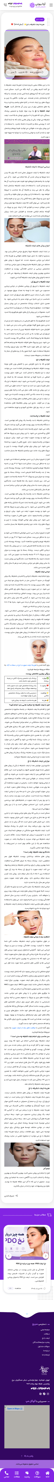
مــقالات (47, 1334)
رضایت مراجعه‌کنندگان (41, 1342)
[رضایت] (27, 1473)
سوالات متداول (44, 1346)
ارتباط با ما (46, 1354)
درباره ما (46, 1350)
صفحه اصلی (45, 1329)
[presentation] (46, 1256)
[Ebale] (44, 1394)
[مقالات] (17, 1473)
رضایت (27, 1477)
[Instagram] (48, 1394)
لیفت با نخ (39, 19)
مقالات (17, 1477)
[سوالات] (37, 1473)
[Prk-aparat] (40, 1394)
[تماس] (6, 1473)
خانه (47, 1477)
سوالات (37, 1477)
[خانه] (47, 1473)
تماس (6, 1477)
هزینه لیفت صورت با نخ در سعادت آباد (21, 665)
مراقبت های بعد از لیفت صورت (24, 1027)
